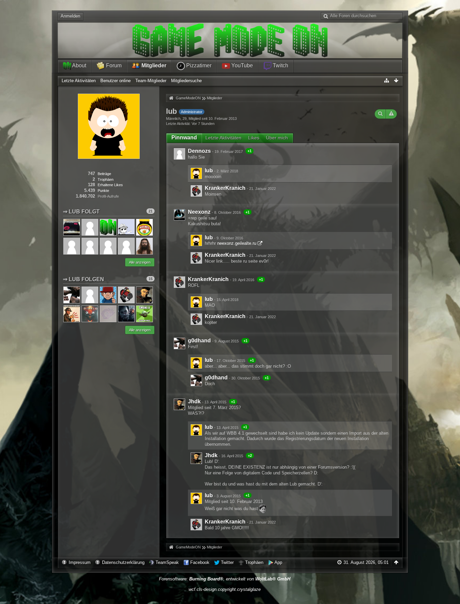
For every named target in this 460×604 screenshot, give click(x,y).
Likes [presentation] (253, 137)
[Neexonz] (179, 215)
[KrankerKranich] (196, 191)
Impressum (80, 562)
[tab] (184, 137)
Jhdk (194, 401)
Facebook (199, 562)
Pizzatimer (198, 65)
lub (209, 170)
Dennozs (199, 151)
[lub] (196, 173)
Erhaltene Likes (110, 185)
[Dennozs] (179, 154)
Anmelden (70, 16)
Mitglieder (153, 65)
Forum (113, 65)
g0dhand (199, 340)
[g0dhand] (179, 343)
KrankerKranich (225, 188)
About (78, 65)
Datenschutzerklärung (123, 562)
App (278, 562)
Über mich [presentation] (277, 137)
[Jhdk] (179, 404)
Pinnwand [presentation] (184, 137)
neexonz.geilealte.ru (236, 243)
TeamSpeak (167, 562)
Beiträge (104, 174)
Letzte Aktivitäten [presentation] (223, 137)
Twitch (279, 65)
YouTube (241, 65)
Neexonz (199, 212)
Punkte (103, 191)
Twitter (227, 562)
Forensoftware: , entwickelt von (224, 578)
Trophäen (254, 562)
